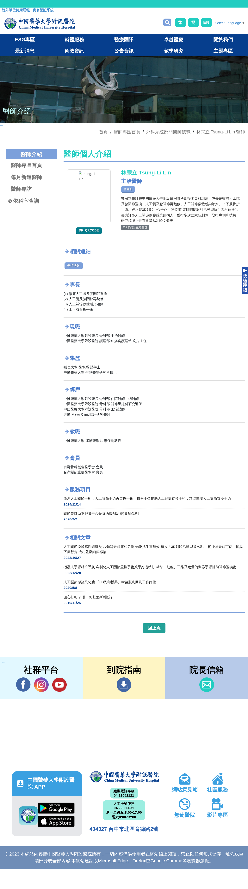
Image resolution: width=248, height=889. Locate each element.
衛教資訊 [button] (74, 50)
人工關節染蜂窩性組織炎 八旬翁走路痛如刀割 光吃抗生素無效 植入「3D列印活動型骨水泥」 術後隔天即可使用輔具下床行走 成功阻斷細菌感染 (153, 549)
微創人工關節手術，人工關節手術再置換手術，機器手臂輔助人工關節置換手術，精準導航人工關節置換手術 (147, 498)
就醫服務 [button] (74, 39)
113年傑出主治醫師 (135, 227)
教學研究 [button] (173, 50)
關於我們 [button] (223, 39)
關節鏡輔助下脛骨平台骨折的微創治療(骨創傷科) (101, 514)
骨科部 (128, 189)
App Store (56, 822)
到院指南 (124, 684)
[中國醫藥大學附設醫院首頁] (39, 23)
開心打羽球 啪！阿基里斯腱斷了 (88, 597)
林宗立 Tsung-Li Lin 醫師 (220, 131)
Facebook (23, 684)
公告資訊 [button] (124, 50)
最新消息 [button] (24, 50)
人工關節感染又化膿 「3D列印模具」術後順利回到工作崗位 (110, 582)
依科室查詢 (26, 201)
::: (4, 4)
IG (41, 684)
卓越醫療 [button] (173, 39)
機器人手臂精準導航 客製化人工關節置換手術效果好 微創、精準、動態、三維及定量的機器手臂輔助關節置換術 (150, 567)
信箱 (206, 684)
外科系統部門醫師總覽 (168, 131)
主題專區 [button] (223, 50)
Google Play (56, 809)
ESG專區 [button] (25, 39)
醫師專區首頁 (26, 165)
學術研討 (73, 265)
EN (206, 22)
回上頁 (154, 627)
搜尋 (167, 22)
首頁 (103, 131)
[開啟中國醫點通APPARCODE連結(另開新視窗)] (28, 815)
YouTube (59, 684)
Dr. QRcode (89, 230)
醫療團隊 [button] (124, 39)
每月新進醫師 (26, 177)
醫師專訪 (21, 189)
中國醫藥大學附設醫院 (124, 776)
